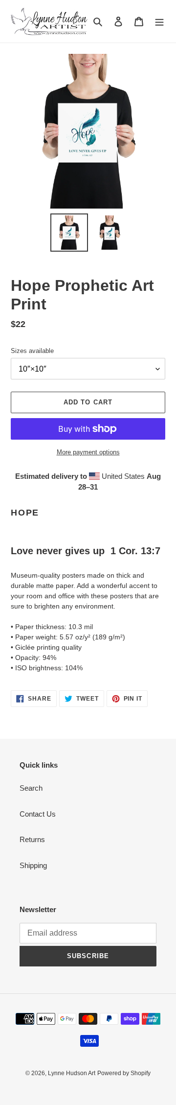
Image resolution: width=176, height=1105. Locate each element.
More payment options (88, 452)
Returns (32, 839)
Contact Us (38, 814)
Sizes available (32, 350)
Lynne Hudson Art (71, 1073)
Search (31, 788)
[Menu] (159, 21)
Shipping (33, 865)
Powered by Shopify (124, 1073)
